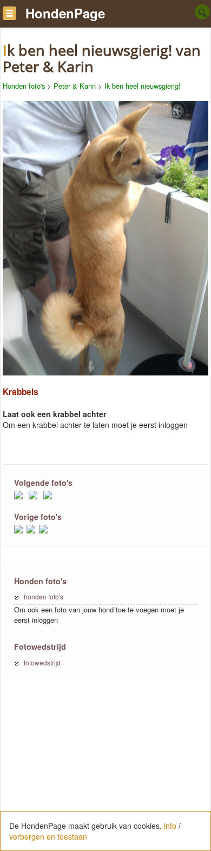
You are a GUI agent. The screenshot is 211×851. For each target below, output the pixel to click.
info (170, 825)
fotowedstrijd (42, 662)
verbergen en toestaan (48, 836)
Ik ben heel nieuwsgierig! (142, 86)
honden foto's (43, 596)
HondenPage (65, 13)
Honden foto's (24, 86)
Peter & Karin (75, 86)
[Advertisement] (105, 769)
